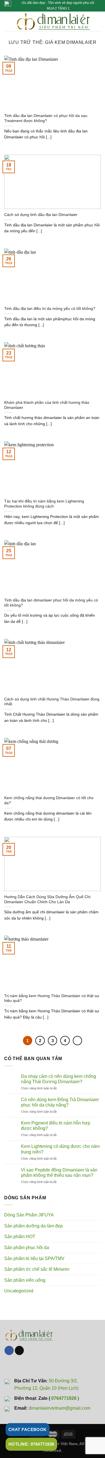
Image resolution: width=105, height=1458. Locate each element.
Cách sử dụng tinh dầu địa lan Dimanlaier (41, 215)
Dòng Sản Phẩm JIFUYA (29, 1215)
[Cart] (98, 21)
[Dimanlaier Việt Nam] (53, 21)
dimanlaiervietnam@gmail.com (59, 1408)
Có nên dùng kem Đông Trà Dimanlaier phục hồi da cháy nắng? (60, 1102)
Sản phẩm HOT (19, 1236)
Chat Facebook (27, 1429)
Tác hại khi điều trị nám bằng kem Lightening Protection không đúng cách (44, 503)
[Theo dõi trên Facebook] (9, 1350)
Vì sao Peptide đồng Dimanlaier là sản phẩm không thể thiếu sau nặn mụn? (59, 1173)
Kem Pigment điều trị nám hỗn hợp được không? (55, 1126)
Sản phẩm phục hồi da (26, 1247)
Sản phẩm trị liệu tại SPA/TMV (34, 1258)
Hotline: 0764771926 (31, 1444)
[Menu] (7, 21)
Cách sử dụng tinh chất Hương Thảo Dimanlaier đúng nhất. (51, 701)
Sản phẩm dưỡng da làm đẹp (33, 1225)
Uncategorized (18, 1290)
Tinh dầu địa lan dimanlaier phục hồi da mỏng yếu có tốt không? (51, 602)
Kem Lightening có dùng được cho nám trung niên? (60, 1149)
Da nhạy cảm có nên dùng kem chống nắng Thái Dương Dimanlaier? (58, 1079)
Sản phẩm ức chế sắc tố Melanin (36, 1269)
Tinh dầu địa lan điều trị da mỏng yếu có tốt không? (49, 309)
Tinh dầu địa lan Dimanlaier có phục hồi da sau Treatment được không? (45, 118)
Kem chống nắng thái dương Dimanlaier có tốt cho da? (49, 800)
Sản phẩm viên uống (24, 1280)
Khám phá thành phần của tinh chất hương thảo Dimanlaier (46, 405)
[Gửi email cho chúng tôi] (19, 1350)
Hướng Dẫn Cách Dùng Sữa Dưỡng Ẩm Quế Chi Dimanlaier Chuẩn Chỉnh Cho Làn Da (47, 899)
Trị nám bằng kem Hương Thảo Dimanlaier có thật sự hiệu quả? (51, 998)
